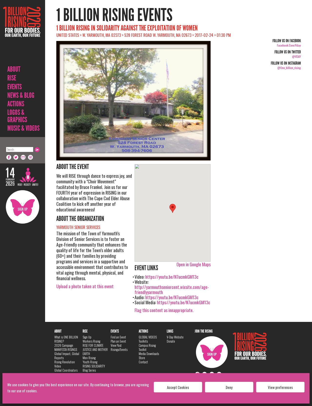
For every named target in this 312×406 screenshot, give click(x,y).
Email (23, 157)
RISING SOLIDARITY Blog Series (94, 368)
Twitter (16, 157)
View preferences (280, 387)
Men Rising (89, 357)
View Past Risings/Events (119, 347)
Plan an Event (118, 341)
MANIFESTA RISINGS (65, 349)
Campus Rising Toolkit (147, 347)
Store (142, 357)
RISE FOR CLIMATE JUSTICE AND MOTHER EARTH (95, 349)
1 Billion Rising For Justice (21, 34)
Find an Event (118, 337)
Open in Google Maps (193, 264)
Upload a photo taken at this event (85, 286)
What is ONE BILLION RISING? (66, 339)
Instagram (30, 157)
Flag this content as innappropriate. (164, 310)
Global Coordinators (66, 370)
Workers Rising (91, 341)
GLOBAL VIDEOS (148, 337)
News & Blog (20, 95)
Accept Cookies (178, 387)
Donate (171, 341)
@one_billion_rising (289, 68)
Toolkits (143, 341)
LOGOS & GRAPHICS (17, 116)
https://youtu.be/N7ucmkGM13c (171, 277)
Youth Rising (90, 361)
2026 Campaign (63, 345)
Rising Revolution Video (64, 363)
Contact (143, 361)
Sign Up (22, 207)
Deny (229, 387)
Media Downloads (149, 353)
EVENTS (14, 86)
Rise (11, 78)
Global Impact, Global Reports (66, 355)
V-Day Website (175, 337)
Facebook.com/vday (289, 45)
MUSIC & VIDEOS (23, 128)
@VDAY (296, 56)
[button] (172, 208)
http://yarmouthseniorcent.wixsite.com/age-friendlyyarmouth (172, 289)
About (13, 69)
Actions (15, 103)
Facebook (8, 157)
